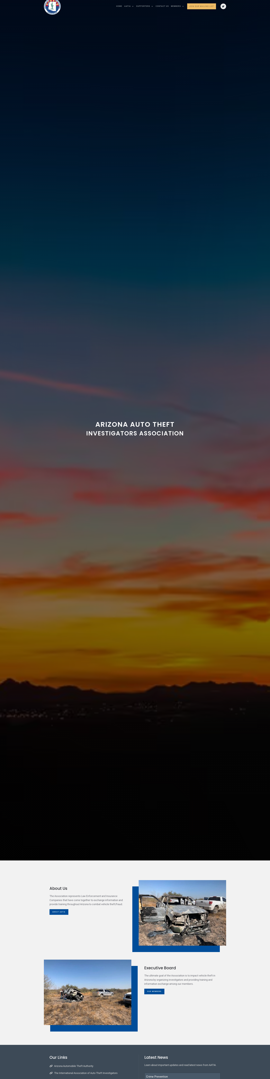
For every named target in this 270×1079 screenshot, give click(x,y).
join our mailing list (201, 5)
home (119, 5)
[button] (129, 5)
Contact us (162, 5)
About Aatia (58, 912)
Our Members (154, 991)
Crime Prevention (157, 1076)
